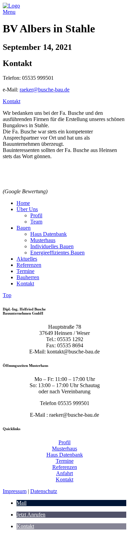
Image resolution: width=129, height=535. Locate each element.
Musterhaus (42, 240)
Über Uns (27, 209)
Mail (21, 503)
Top (7, 295)
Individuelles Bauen (52, 246)
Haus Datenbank (48, 234)
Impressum (14, 491)
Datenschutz (43, 491)
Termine (25, 271)
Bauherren (28, 277)
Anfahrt (64, 473)
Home (23, 203)
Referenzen (29, 265)
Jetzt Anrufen (31, 514)
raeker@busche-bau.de (44, 89)
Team (36, 222)
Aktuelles (27, 259)
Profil (36, 215)
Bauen (24, 228)
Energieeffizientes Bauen (57, 252)
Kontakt (11, 101)
